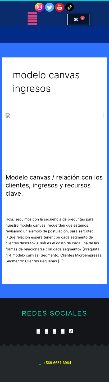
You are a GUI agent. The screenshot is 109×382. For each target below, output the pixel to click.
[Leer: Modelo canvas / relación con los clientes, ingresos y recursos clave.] (54, 140)
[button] (54, 35)
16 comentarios (19, 205)
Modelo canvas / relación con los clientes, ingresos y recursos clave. (54, 185)
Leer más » (15, 272)
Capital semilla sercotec (55, 205)
